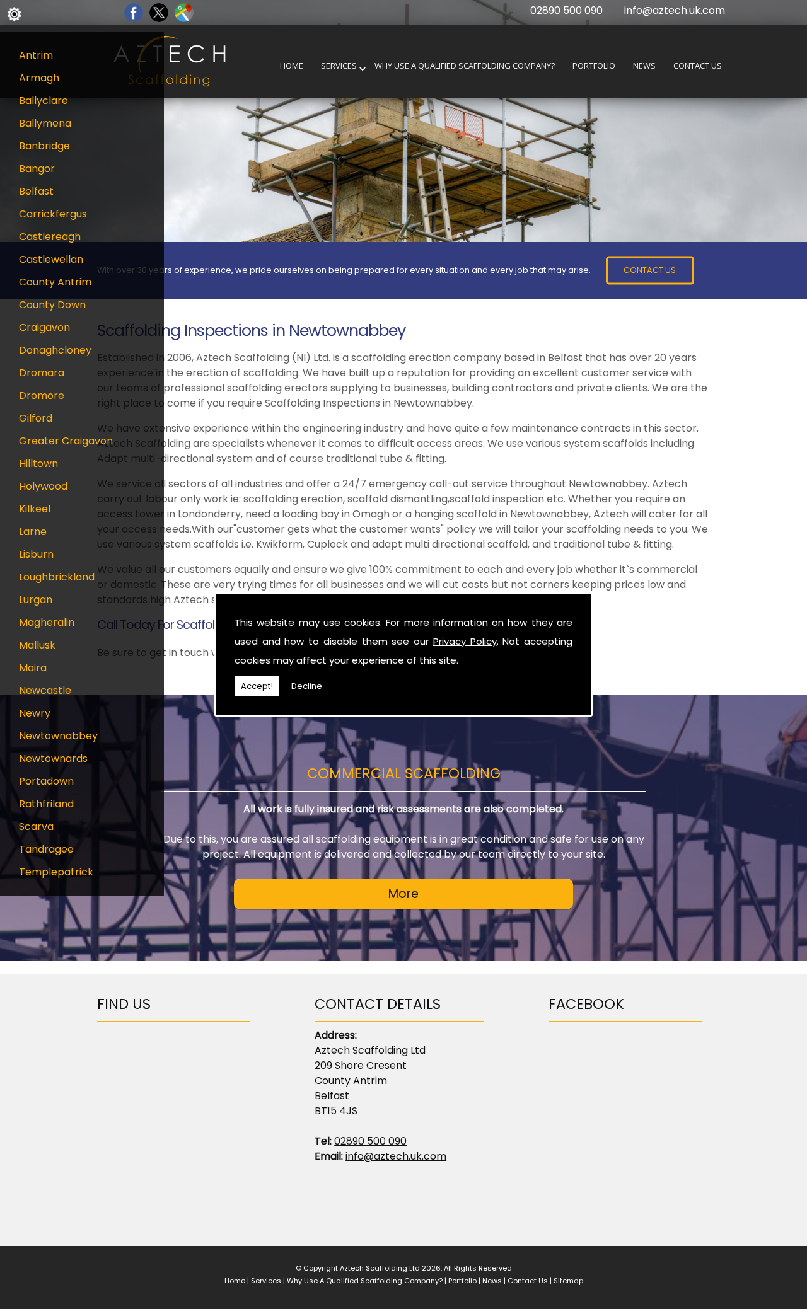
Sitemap (568, 1281)
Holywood (43, 486)
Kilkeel (34, 509)
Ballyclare (43, 100)
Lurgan (35, 599)
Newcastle (45, 690)
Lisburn (36, 554)
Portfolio (593, 66)
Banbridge (44, 146)
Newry (34, 713)
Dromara (41, 373)
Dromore (41, 395)
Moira (33, 667)
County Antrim (55, 282)
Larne (33, 531)
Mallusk (37, 645)
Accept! (257, 686)
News (644, 66)
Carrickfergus (53, 214)
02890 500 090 (566, 10)
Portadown (46, 781)
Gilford (35, 418)
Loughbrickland (57, 577)
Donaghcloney (55, 350)
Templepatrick (56, 872)
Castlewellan (51, 259)
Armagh (39, 78)
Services (339, 66)
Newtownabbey (58, 736)
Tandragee (46, 849)
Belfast (36, 191)
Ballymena (45, 123)
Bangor (37, 168)
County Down (52, 304)
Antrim (36, 55)
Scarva (36, 826)
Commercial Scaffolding (404, 773)
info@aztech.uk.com (674, 10)
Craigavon (44, 327)
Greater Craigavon (66, 441)
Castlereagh (50, 236)
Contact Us (697, 66)
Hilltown (38, 463)
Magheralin (46, 622)
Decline (306, 686)
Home (291, 66)
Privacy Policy (465, 641)
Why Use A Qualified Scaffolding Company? (464, 66)
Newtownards (53, 758)
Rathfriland (46, 804)
